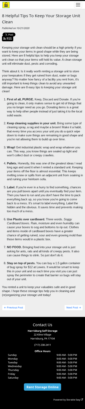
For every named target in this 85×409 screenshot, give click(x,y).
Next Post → (73, 307)
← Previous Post (13, 307)
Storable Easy (73, 399)
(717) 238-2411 (42, 345)
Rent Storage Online (42, 387)
